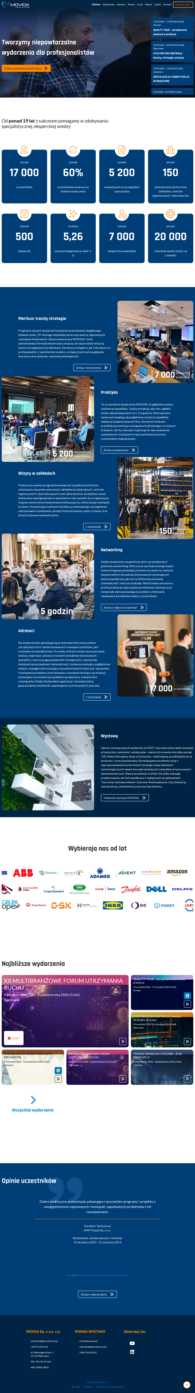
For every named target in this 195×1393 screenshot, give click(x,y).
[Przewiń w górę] (186, 1384)
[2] (74, 1275)
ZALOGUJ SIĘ (182, 4)
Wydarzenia (108, 4)
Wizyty (131, 4)
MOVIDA (88, 1386)
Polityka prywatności (97, 1382)
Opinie (157, 4)
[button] (26, 68)
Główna (96, 4)
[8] (105, 1275)
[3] (79, 1275)
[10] (115, 1275)
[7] (100, 1275)
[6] (95, 1275)
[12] (126, 1275)
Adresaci (121, 4)
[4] (85, 1275)
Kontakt (167, 4)
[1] (69, 1275)
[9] (110, 1275)
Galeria (148, 4)
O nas (140, 4)
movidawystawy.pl (88, 1341)
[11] (120, 1275)
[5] (90, 1275)
